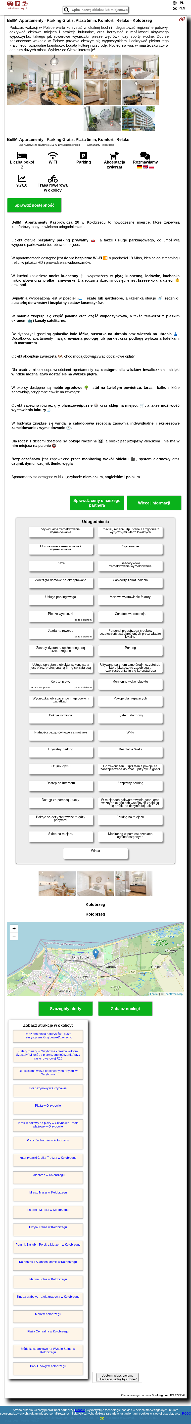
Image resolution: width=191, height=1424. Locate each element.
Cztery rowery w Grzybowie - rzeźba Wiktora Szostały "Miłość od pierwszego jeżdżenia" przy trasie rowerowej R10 (48, 1055)
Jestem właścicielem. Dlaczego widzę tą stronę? (117, 1377)
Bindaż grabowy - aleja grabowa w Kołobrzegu (48, 1296)
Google (80, 1410)
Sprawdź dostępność (34, 205)
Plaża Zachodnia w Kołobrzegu (48, 1140)
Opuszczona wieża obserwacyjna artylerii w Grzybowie (48, 1072)
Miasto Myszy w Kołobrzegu (48, 1192)
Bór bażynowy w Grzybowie (48, 1088)
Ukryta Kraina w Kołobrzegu (48, 1227)
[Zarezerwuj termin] (182, 19)
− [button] (14, 936)
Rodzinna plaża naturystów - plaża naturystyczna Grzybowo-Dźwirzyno (48, 1035)
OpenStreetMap (173, 994)
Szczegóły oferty (65, 1009)
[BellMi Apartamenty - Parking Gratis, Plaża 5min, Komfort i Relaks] (45, 80)
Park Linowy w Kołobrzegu (48, 1366)
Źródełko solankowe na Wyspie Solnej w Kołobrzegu (48, 1350)
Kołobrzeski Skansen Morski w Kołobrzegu (48, 1262)
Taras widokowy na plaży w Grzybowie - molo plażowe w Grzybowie (48, 1124)
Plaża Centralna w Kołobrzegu (48, 1331)
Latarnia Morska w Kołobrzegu (48, 1210)
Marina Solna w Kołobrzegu (48, 1279)
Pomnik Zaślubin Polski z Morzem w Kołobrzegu (48, 1244)
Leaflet (154, 994)
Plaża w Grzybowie (48, 1105)
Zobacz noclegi (125, 1009)
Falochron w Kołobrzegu (48, 1175)
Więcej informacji (154, 503)
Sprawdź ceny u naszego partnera (97, 502)
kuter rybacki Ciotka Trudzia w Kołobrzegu (48, 1157)
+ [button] (14, 929)
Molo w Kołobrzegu (48, 1314)
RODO (186, 1413)
